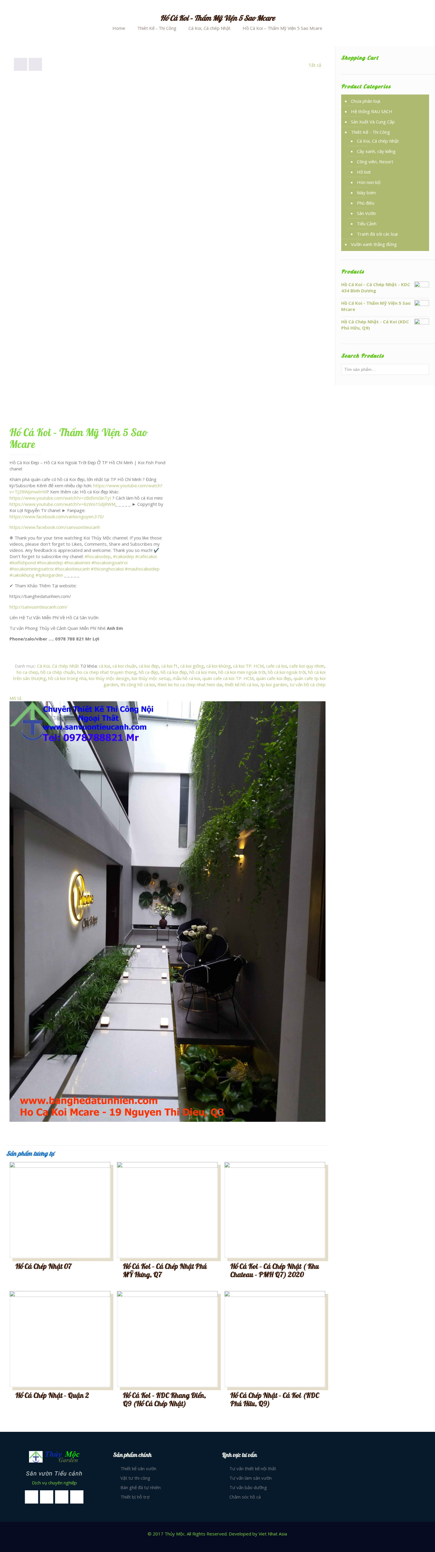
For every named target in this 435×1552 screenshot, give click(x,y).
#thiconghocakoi (107, 569)
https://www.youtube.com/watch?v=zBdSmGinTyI (60, 498)
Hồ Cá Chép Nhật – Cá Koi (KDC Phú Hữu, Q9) (274, 1400)
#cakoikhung (21, 575)
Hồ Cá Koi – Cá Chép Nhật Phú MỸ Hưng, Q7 (165, 1271)
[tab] (167, 698)
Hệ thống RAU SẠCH (371, 111)
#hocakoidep (98, 556)
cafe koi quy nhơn (306, 666)
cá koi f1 (169, 666)
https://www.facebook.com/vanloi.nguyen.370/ (56, 516)
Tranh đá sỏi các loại (377, 234)
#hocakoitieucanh (72, 569)
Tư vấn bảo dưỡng (248, 1487)
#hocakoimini (77, 562)
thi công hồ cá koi (137, 684)
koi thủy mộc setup (151, 678)
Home (118, 28)
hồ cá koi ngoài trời (287, 672)
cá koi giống (192, 666)
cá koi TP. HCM (248, 666)
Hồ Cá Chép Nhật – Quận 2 (52, 1396)
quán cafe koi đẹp (273, 678)
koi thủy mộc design (109, 678)
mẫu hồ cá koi (186, 678)
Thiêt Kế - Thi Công (156, 28)
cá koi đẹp (149, 666)
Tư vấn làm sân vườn (250, 1478)
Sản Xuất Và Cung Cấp (373, 122)
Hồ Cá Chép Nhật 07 (43, 1266)
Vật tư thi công (135, 1478)
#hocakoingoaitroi (109, 562)
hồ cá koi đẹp (174, 672)
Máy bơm (366, 192)
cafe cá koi (276, 666)
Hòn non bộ (369, 182)
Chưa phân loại (365, 101)
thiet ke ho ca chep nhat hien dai (189, 684)
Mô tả (15, 698)
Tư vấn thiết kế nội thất (252, 1468)
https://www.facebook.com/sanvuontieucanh (54, 527)
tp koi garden (273, 684)
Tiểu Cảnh (366, 223)
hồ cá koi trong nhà (67, 678)
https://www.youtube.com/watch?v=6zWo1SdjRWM (62, 504)
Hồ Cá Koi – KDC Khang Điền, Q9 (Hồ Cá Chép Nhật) (164, 1400)
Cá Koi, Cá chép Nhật (209, 28)
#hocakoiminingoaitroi (31, 569)
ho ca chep (27, 672)
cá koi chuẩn (124, 666)
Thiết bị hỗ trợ (134, 1497)
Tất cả (314, 65)
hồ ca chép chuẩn (58, 672)
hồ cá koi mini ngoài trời (241, 672)
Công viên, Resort (375, 161)
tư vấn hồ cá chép (308, 684)
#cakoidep (123, 556)
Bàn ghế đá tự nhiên (140, 1487)
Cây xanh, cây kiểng (376, 151)
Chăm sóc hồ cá (245, 1497)
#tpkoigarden (49, 575)
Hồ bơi (363, 172)
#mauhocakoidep (142, 569)
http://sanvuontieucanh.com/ (38, 607)
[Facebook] (217, 1543)
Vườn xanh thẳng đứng (374, 244)
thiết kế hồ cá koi (241, 684)
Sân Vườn (366, 213)
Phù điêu (365, 203)
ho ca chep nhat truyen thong (106, 672)
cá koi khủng (218, 666)
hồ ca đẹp (148, 672)
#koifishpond (22, 562)
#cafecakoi (146, 556)
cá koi (104, 666)
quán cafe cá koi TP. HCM (228, 678)
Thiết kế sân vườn (138, 1468)
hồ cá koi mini (202, 672)
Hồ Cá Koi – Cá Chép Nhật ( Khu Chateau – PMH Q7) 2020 (274, 1271)
